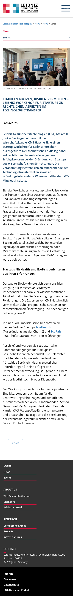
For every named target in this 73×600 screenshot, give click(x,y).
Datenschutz (11, 584)
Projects (8, 531)
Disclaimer (10, 579)
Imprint (8, 573)
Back (15, 443)
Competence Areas (15, 525)
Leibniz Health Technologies (20, 8)
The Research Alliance (17, 496)
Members (9, 501)
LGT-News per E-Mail (16, 590)
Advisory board (13, 507)
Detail (53, 23)
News (37, 23)
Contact (10, 549)
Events (7, 37)
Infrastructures (13, 537)
